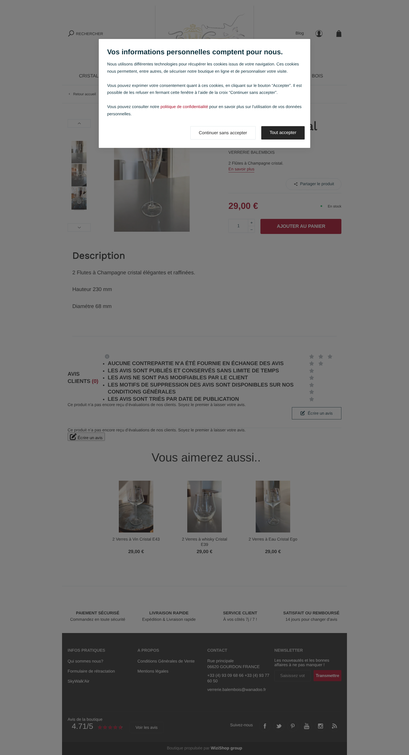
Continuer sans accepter (223, 133)
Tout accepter (283, 132)
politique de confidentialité (184, 107)
